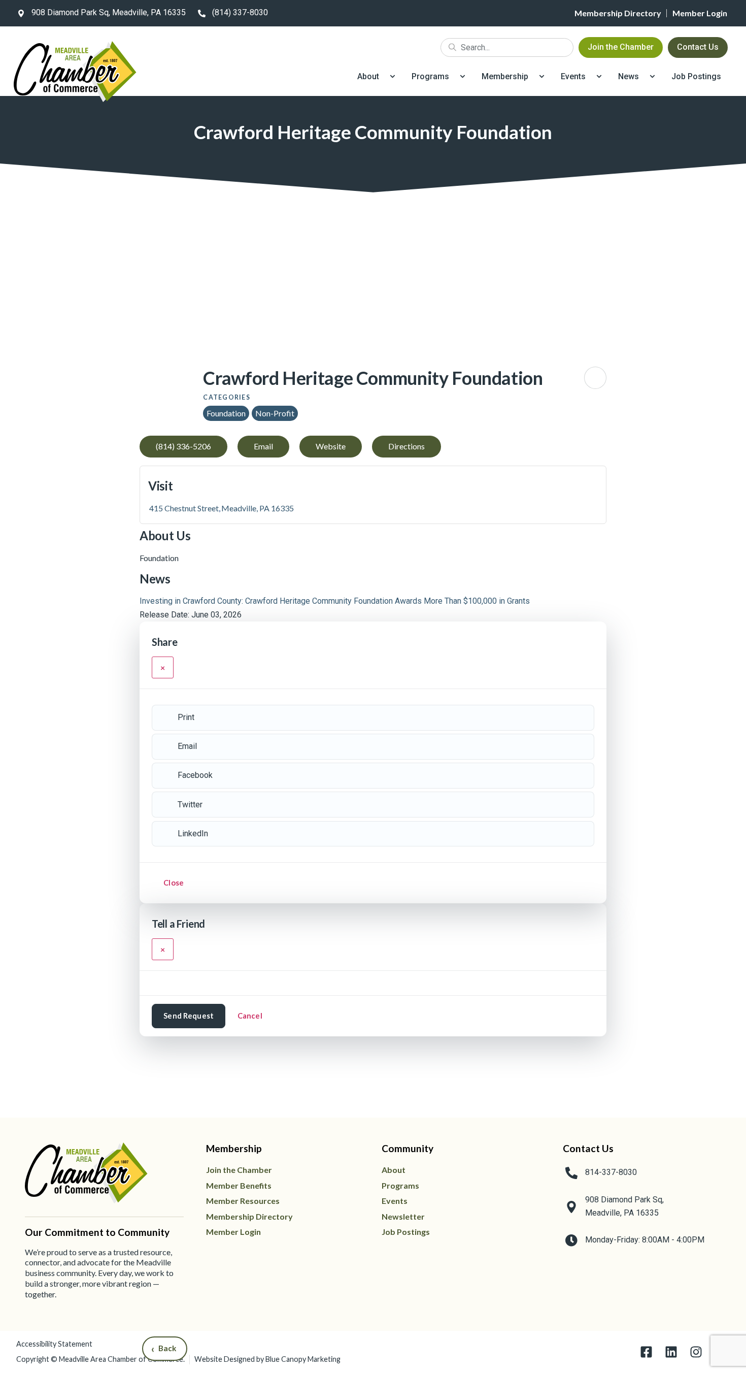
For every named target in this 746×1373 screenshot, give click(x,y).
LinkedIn (193, 833)
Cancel (250, 1015)
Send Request (188, 1015)
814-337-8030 (611, 1172)
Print (186, 717)
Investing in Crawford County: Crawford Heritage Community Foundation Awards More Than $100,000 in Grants (335, 601)
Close (173, 882)
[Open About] (392, 77)
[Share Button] (595, 378)
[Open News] (652, 77)
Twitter (190, 804)
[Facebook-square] (646, 1352)
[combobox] (506, 47)
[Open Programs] (462, 77)
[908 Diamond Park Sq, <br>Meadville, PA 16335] (571, 1207)
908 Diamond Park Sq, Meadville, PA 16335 (108, 12)
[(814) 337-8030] (201, 13)
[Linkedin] (671, 1352)
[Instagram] (696, 1352)
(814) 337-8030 (240, 12)
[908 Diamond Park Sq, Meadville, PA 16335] (20, 13)
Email (187, 746)
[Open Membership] (542, 77)
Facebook (195, 775)
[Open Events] (599, 77)
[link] (99, 13)
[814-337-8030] (571, 1173)
